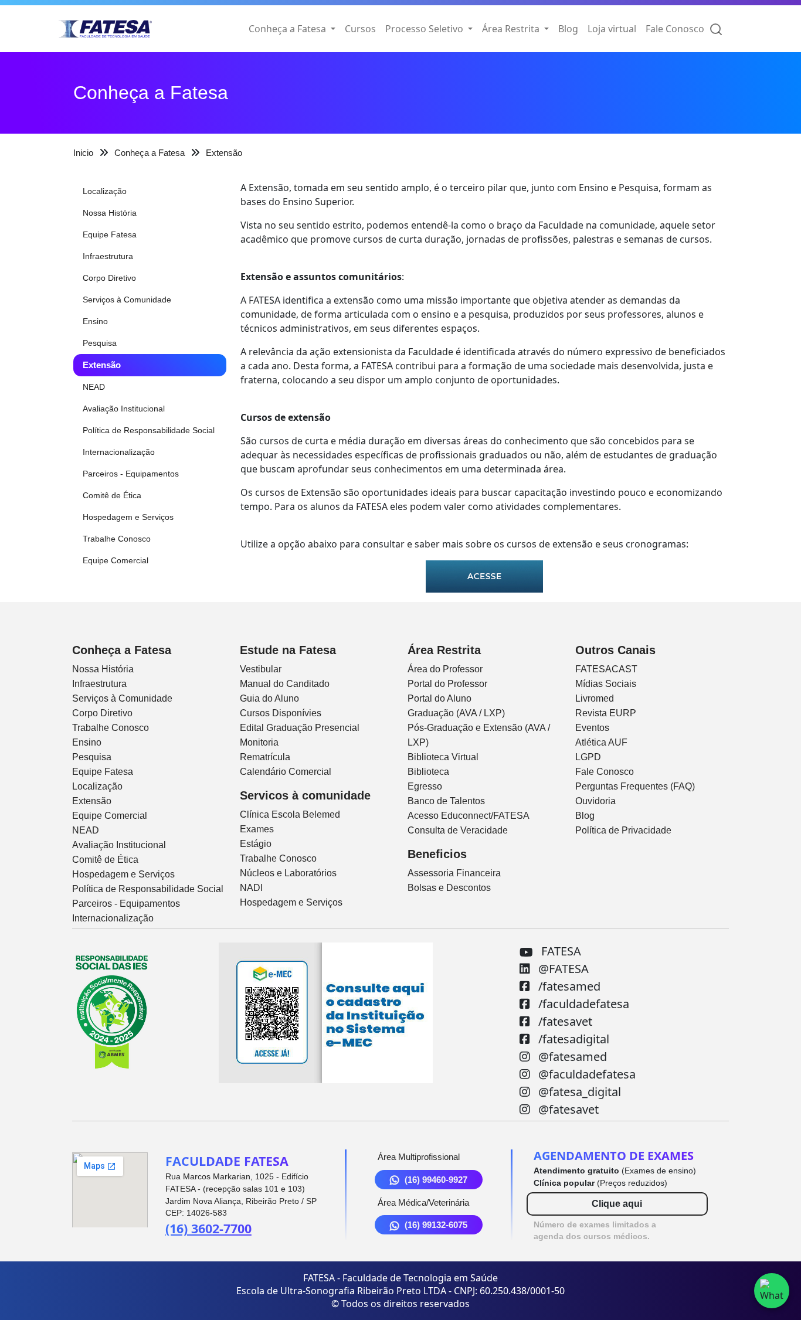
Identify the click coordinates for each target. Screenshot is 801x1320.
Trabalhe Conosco (117, 538)
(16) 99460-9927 (436, 1180)
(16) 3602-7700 (208, 1228)
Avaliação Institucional (124, 408)
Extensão (102, 365)
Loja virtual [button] (612, 28)
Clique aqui (617, 1204)
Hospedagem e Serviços (128, 517)
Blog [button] (568, 28)
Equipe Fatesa (110, 234)
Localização (105, 191)
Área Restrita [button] (512, 28)
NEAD (94, 387)
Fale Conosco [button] (675, 28)
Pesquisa (100, 343)
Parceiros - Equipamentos (131, 473)
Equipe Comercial (115, 560)
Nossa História (110, 212)
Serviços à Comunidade (127, 299)
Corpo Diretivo (109, 278)
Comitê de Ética (112, 495)
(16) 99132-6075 (436, 1225)
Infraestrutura (108, 256)
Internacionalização (119, 452)
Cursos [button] (360, 28)
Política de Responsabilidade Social (149, 430)
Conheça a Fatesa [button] (288, 28)
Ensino (95, 321)
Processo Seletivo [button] (425, 28)
